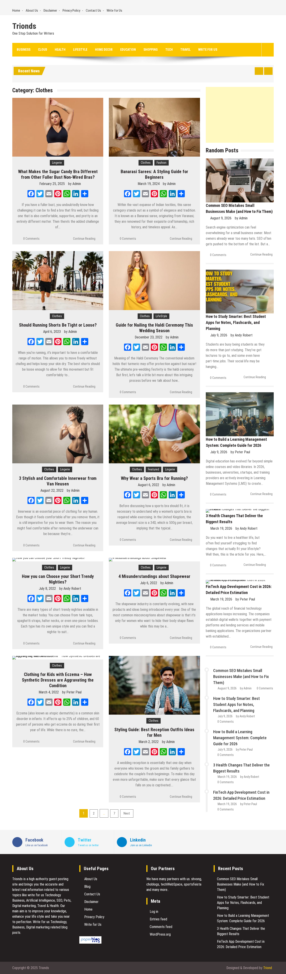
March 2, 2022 (149, 742)
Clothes (146, 162)
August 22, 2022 (51, 490)
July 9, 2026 (218, 335)
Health (60, 49)
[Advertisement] (240, 115)
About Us (32, 10)
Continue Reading (84, 238)
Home (16, 10)
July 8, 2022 (47, 588)
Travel (185, 49)
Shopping (150, 49)
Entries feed (158, 919)
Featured (153, 469)
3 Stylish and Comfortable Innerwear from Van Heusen (58, 481)
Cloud (42, 49)
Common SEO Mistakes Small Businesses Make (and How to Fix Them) (241, 676)
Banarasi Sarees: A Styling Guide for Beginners (154, 174)
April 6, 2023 (52, 332)
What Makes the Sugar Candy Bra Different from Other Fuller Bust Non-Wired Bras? (58, 174)
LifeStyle (80, 49)
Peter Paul (74, 692)
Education (128, 49)
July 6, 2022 (148, 583)
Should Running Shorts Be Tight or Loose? (58, 325)
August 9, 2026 (220, 218)
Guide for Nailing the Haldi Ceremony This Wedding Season (154, 327)
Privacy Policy (71, 10)
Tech (169, 49)
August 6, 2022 (148, 485)
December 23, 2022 (148, 337)
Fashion (161, 162)
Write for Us (114, 10)
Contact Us (93, 10)
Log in (154, 911)
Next (127, 813)
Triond (267, 968)
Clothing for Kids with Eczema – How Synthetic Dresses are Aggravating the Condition (58, 680)
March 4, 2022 (49, 692)
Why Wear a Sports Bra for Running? (154, 478)
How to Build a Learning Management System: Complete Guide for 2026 (240, 737)
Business (23, 49)
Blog (87, 886)
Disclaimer (50, 10)
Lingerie (57, 162)
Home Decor (104, 49)
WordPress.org (160, 934)
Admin (76, 184)
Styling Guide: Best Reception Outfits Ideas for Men (154, 732)
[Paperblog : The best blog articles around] (90, 942)
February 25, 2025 (52, 184)
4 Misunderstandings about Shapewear (154, 576)
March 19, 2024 (149, 184)
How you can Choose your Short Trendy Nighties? (58, 579)
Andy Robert (72, 588)
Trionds (24, 26)
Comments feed (161, 927)
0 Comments (31, 238)
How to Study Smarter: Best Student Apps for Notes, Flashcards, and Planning (236, 322)
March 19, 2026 (221, 528)
